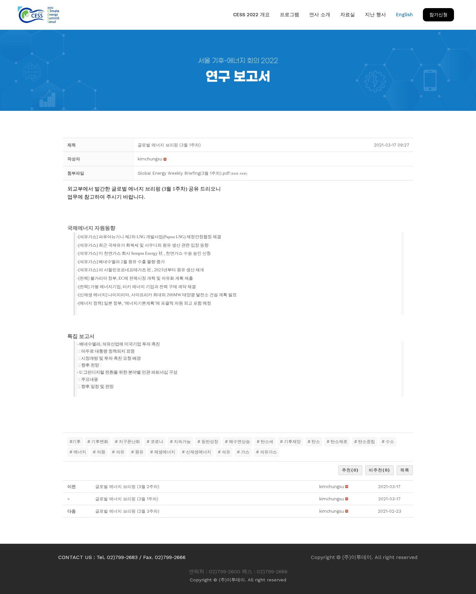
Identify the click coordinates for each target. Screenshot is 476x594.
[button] (150, 159)
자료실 (347, 14)
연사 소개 (319, 14)
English (404, 14)
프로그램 (289, 14)
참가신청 (438, 14)
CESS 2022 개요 (251, 14)
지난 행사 (375, 14)
